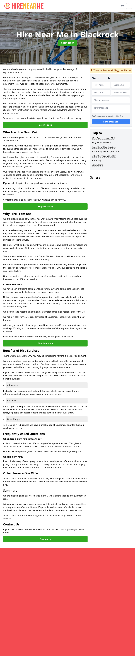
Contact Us (45, 539)
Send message (110, 121)
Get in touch (67, 42)
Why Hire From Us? (101, 142)
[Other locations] (122, 6)
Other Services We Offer (104, 155)
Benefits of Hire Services (104, 147)
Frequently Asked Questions (106, 151)
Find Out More (45, 343)
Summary (96, 160)
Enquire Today (45, 206)
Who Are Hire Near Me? (103, 138)
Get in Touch (45, 124)
